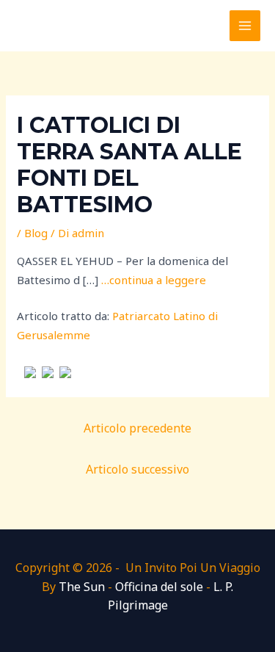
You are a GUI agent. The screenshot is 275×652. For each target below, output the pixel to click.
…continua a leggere (153, 279)
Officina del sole (159, 587)
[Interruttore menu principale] (245, 26)
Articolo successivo (137, 469)
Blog (36, 232)
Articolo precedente (137, 428)
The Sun (82, 587)
